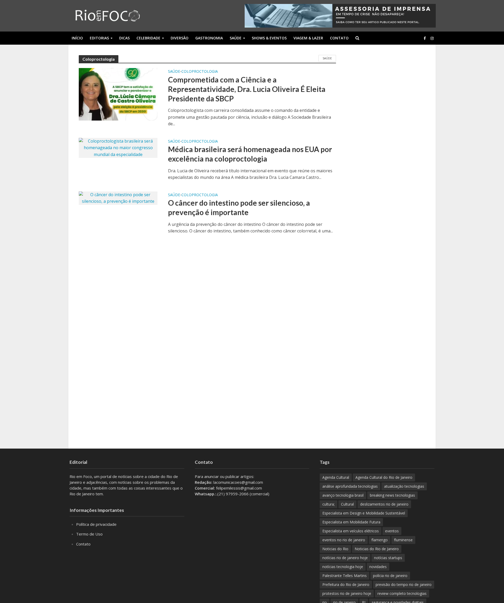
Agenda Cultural (335, 477)
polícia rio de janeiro (390, 575)
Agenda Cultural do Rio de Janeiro (383, 477)
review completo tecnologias (402, 593)
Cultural (347, 504)
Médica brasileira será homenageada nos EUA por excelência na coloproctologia (250, 154)
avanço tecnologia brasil (343, 495)
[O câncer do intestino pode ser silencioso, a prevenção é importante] (118, 198)
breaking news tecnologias (392, 495)
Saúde (236, 37)
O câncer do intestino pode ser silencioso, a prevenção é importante (239, 207)
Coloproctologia (199, 72)
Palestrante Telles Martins (344, 575)
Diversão (179, 37)
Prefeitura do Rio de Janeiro (345, 584)
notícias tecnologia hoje (342, 566)
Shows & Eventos (269, 37)
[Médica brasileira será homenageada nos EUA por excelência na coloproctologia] (118, 147)
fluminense (403, 539)
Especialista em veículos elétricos (350, 530)
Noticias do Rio (335, 548)
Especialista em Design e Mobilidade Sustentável (363, 513)
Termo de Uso (89, 534)
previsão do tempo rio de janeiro (404, 584)
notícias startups (388, 557)
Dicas (124, 37)
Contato (339, 37)
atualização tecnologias (404, 486)
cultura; (328, 504)
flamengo (379, 539)
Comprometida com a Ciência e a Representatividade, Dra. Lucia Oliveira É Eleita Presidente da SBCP (247, 89)
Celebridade (148, 37)
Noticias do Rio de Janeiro (377, 548)
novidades (378, 566)
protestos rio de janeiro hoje (346, 593)
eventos (392, 530)
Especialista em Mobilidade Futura (351, 521)
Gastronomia (209, 37)
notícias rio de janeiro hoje (345, 557)
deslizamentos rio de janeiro (384, 504)
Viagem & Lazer (308, 37)
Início (77, 37)
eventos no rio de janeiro (343, 539)
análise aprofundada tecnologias (350, 486)
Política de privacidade (96, 524)
